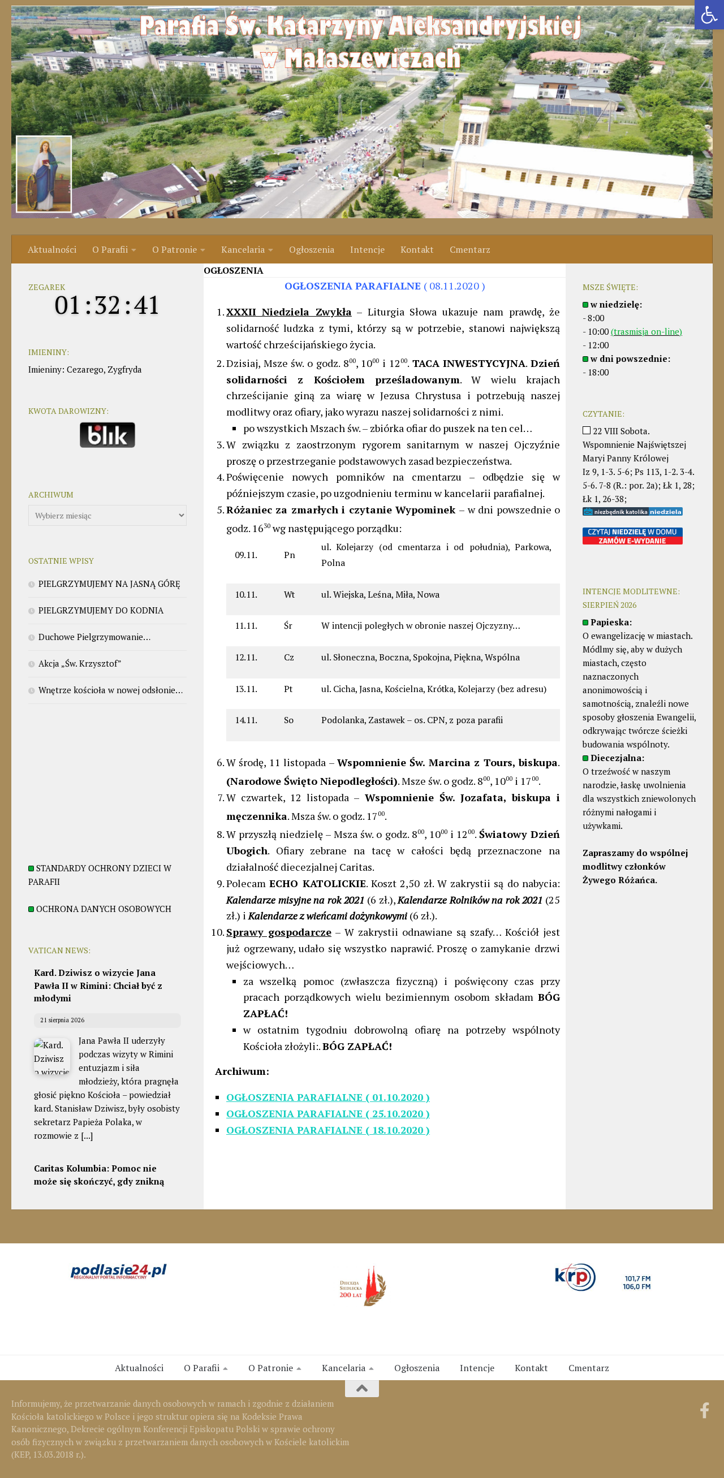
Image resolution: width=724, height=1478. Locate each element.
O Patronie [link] (174, 249)
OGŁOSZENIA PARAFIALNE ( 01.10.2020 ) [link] (328, 1097)
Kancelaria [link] (243, 249)
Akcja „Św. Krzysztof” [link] (80, 663)
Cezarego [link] (85, 369)
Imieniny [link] (45, 369)
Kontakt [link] (417, 249)
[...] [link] (87, 1135)
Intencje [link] (367, 249)
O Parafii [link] (110, 249)
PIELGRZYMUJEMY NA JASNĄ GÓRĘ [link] (109, 583)
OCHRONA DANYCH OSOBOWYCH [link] (103, 908)
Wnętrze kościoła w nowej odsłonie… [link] (110, 689)
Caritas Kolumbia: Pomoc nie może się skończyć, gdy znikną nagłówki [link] (99, 1180)
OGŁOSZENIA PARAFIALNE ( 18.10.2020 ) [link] (328, 1129)
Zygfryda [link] (124, 369)
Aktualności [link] (52, 249)
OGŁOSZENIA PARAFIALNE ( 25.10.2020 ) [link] (328, 1113)
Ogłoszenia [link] (311, 249)
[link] (709, 14)
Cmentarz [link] (470, 249)
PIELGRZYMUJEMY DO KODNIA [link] (100, 610)
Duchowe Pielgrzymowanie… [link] (94, 636)
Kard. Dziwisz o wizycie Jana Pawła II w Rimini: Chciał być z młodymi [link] (98, 985)
